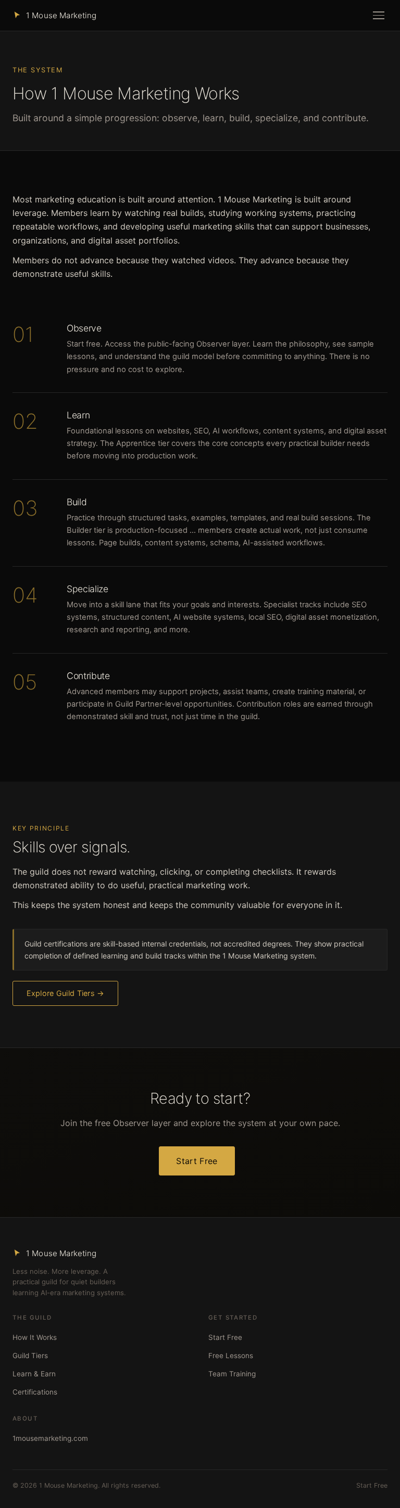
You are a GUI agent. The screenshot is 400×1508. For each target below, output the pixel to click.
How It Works (34, 1337)
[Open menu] (379, 15)
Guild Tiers (30, 1355)
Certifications (34, 1392)
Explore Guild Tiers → (66, 993)
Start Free (196, 1161)
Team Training (232, 1374)
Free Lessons (230, 1355)
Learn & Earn (34, 1374)
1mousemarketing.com (50, 1438)
